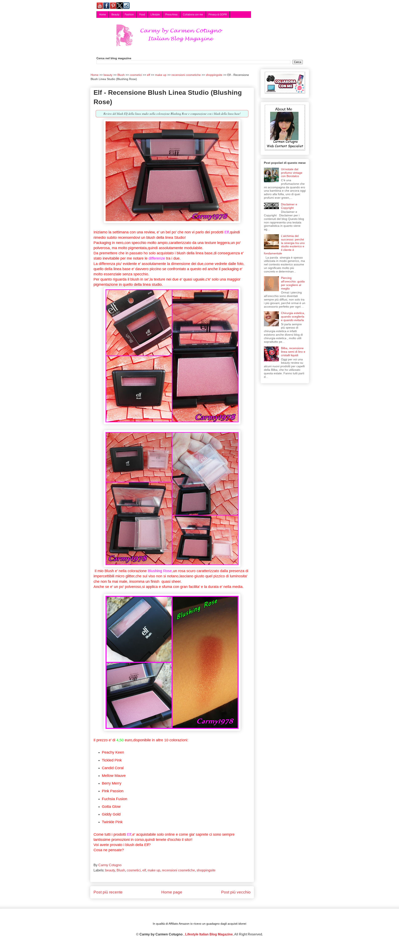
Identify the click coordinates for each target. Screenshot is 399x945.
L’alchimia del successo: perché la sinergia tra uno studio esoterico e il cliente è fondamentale (284, 244)
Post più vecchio (236, 892)
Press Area (171, 14)
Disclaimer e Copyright (289, 206)
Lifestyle (155, 14)
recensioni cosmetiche (178, 870)
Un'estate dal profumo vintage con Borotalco (291, 173)
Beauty (115, 14)
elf (144, 870)
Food (142, 14)
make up (154, 870)
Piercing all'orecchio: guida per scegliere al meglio (293, 283)
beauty (110, 870)
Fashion (129, 14)
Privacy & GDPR (217, 14)
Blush (121, 870)
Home (102, 14)
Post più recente (108, 892)
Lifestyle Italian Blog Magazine (209, 934)
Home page (171, 892)
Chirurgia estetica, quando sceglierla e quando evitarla (293, 316)
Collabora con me (193, 14)
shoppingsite (206, 870)
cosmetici (134, 870)
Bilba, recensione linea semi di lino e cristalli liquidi (293, 351)
